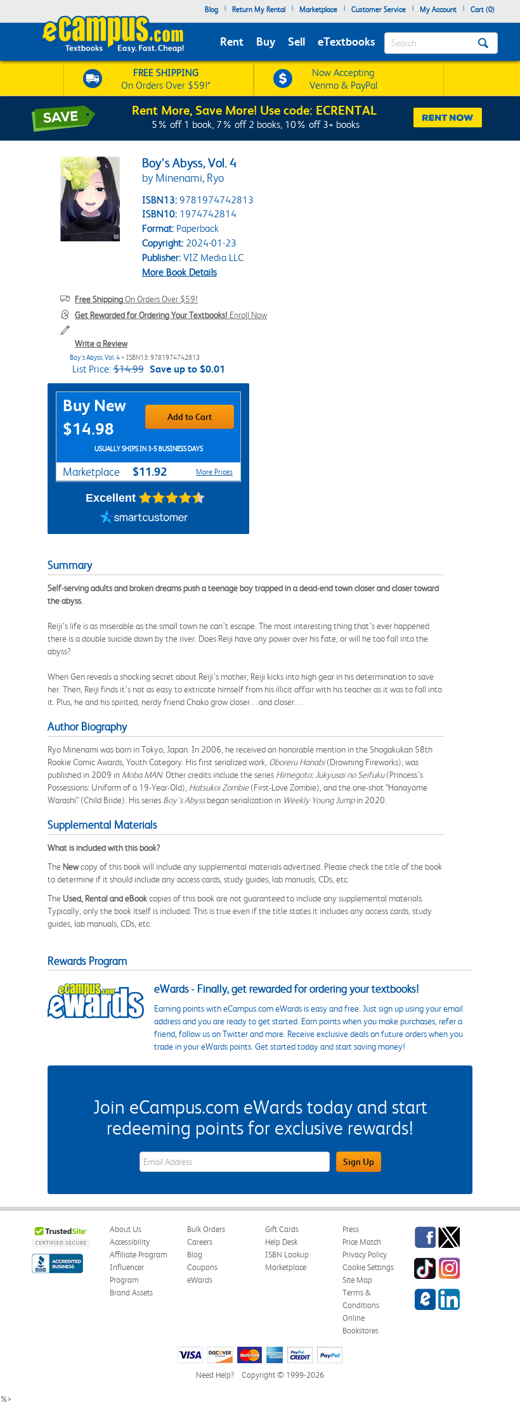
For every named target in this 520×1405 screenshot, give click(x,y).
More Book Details (179, 272)
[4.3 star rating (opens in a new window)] (172, 498)
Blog (211, 9)
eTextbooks (346, 41)
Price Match (361, 1242)
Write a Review (101, 343)
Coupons (202, 1267)
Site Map (357, 1280)
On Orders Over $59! (136, 299)
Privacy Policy (364, 1254)
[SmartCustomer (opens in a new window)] (144, 518)
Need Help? (215, 1375)
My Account (438, 9)
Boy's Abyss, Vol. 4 (95, 357)
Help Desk (281, 1242)
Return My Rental (258, 9)
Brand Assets (131, 1292)
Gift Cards (282, 1229)
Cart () (483, 9)
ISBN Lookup (287, 1254)
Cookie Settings (368, 1267)
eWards (199, 1280)
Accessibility (130, 1242)
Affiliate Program (138, 1254)
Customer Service (378, 9)
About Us (125, 1229)
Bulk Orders (206, 1229)
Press (350, 1229)
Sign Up (358, 1162)
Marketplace (318, 9)
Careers (199, 1242)
